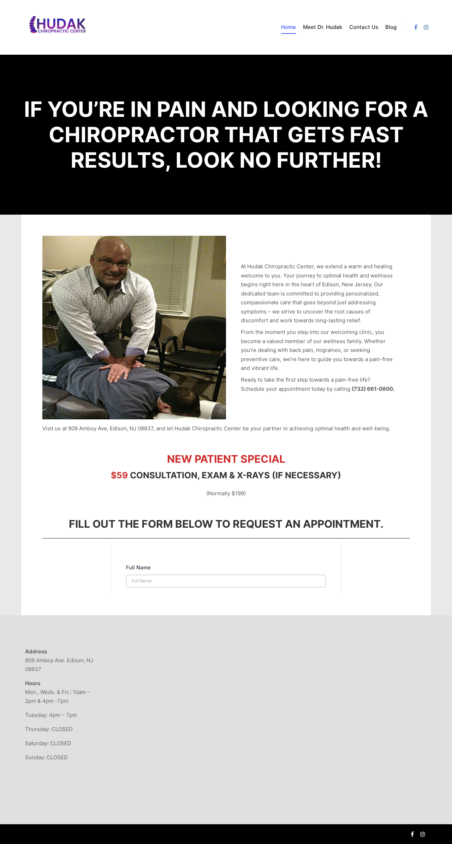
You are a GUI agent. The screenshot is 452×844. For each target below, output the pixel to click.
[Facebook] (415, 27)
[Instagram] (426, 27)
